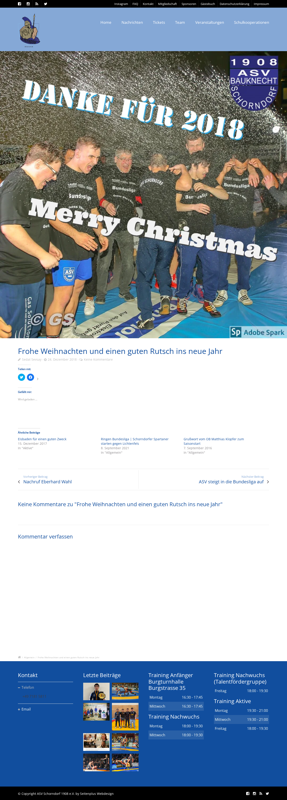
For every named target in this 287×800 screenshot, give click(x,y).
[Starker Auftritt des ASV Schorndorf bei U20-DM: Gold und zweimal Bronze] (125, 716)
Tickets (159, 22)
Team (180, 22)
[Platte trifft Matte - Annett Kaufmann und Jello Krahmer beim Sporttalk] (96, 742)
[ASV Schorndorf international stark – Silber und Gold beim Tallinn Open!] (96, 712)
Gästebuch (208, 4)
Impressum (261, 4)
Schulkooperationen (251, 22)
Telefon (28, 687)
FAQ (135, 4)
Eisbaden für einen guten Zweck (42, 439)
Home (105, 22)
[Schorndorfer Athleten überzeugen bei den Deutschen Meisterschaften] (96, 691)
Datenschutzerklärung (234, 4)
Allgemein (29, 657)
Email (26, 709)
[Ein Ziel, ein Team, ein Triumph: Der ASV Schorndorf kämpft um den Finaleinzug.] (125, 762)
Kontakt (148, 4)
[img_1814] (143, 194)
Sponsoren (189, 4)
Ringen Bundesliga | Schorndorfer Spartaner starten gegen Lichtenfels (135, 441)
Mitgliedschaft (167, 4)
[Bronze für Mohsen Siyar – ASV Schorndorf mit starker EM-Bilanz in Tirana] (125, 691)
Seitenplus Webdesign (97, 793)
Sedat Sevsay (31, 359)
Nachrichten (132, 22)
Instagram (121, 4)
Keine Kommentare (98, 359)
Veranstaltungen (209, 22)
